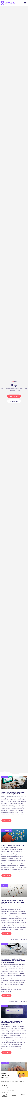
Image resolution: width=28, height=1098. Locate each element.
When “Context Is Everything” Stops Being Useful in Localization (12, 846)
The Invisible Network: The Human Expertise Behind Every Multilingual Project (12, 902)
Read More (6, 820)
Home (12, 381)
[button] (25, 3)
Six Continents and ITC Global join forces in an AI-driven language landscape (11, 1022)
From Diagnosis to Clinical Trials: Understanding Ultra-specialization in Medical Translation (13, 960)
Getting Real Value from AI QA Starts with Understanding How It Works (12, 793)
